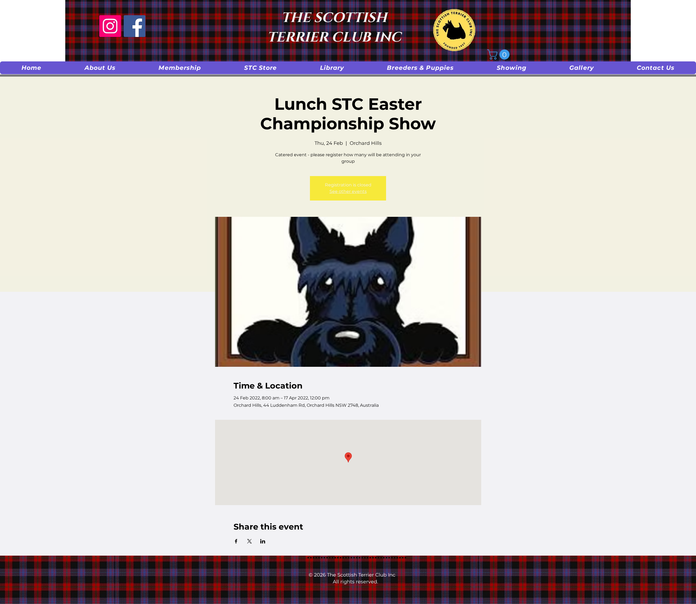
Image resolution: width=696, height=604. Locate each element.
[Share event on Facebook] (236, 541)
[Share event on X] (249, 541)
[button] (100, 67)
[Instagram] (110, 26)
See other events (348, 191)
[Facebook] (134, 26)
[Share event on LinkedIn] (262, 541)
